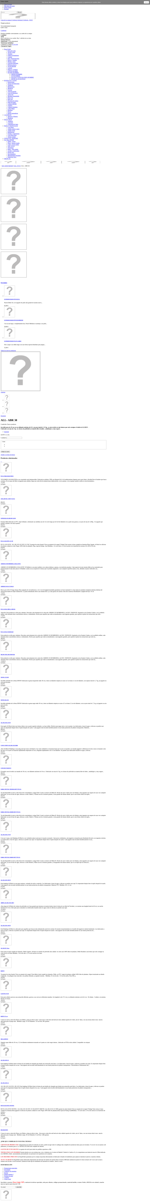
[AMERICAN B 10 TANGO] (6, 583)
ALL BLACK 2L (5, 1060)
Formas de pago (8, 1176)
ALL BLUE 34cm (5, 948)
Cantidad (3, 438)
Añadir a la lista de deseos (8, 454)
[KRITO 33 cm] (6, 1013)
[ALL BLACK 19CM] (6, 922)
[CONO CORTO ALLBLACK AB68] (6, 742)
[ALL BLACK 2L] (6, 1057)
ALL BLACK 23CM (6, 722)
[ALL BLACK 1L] (6, 1079)
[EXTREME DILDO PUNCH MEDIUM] (9, 317)
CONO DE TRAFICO (6, 768)
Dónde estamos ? (9, 1174)
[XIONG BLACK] (6, 696)
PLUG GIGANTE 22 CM (7, 541)
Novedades (4, 283)
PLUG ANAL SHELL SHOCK (8, 609)
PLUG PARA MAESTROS (7, 476)
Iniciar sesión (7, 7)
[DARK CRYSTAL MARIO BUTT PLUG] (6, 854)
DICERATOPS (4, 1130)
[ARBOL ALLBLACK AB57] (6, 899)
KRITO (2, 971)
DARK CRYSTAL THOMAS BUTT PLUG (11, 789)
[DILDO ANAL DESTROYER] (6, 651)
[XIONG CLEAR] (6, 674)
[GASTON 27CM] (6, 990)
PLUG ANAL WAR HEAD (7, 632)
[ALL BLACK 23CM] (6, 719)
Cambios (6, 1177)
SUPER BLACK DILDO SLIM (8, 518)
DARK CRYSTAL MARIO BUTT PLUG (10, 857)
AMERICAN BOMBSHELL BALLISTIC (11, 563)
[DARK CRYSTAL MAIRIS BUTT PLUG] (6, 808)
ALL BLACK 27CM (6, 834)
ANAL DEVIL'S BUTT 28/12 (8, 498)
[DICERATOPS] (6, 1126)
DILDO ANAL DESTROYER (8, 654)
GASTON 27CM (5, 993)
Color (4, 441)
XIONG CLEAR (5, 677)
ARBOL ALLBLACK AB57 (7, 902)
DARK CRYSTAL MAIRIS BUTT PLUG (10, 812)
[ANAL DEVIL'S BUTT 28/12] (6, 495)
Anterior (3, 392)
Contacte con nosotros (10, 1171)
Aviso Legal (7, 1179)
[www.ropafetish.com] (18, 18)
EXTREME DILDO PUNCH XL (12, 299)
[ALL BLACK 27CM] (6, 831)
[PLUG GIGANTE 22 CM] (6, 537)
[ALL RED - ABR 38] (6, 400)
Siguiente (3, 416)
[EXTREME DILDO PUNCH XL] (9, 296)
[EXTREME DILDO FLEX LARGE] (9, 338)
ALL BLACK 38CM (6, 880)
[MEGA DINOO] (6, 1035)
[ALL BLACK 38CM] (6, 876)
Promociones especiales (10, 1168)
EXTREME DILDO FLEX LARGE (12, 341)
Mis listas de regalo (9, 6)
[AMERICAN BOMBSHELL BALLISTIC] (6, 560)
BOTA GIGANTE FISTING (7, 1105)
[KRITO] (6, 967)
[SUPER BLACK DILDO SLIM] (6, 515)
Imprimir (6, 432)
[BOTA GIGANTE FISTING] (6, 1102)
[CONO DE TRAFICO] (6, 764)
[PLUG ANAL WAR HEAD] (6, 628)
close (146, 2)
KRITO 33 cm (4, 1016)
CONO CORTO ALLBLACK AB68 (9, 745)
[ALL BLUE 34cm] (6, 945)
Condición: (4, 424)
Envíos (6, 1173)
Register (6, 9)
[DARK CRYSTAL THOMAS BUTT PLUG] (6, 786)
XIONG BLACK (5, 700)
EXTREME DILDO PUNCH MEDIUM (13, 320)
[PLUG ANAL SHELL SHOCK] (6, 606)
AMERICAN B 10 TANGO (7, 586)
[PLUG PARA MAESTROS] (6, 472)
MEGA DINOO (4, 1039)
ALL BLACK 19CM (6, 925)
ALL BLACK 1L (5, 1083)
